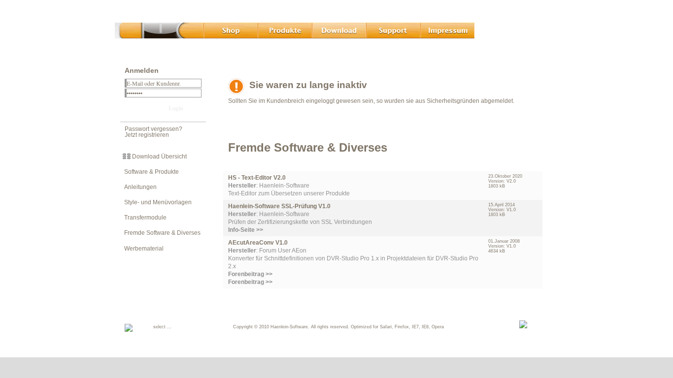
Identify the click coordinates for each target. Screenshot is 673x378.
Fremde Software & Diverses (160, 232)
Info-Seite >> (245, 229)
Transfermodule (143, 217)
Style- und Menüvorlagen (156, 202)
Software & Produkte (149, 171)
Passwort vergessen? (153, 129)
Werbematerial (142, 248)
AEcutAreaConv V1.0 (258, 242)
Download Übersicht (159, 156)
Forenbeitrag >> (250, 282)
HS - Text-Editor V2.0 (257, 177)
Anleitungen (138, 187)
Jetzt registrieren (147, 134)
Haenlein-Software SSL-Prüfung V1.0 (279, 206)
